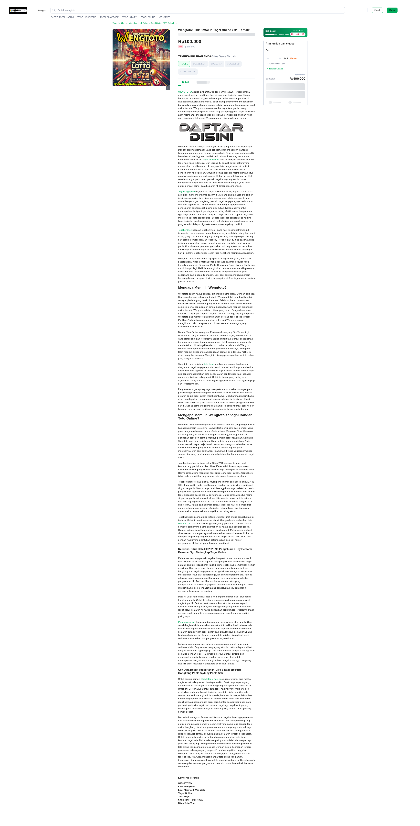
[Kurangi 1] (268, 58)
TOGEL (184, 64)
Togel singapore (186, 191)
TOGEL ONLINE (148, 17)
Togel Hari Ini (118, 23)
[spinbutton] (274, 58)
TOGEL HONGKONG (86, 17)
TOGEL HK (216, 64)
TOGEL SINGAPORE (109, 17)
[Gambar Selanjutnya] (168, 88)
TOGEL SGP (233, 64)
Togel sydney (185, 230)
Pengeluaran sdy (187, 622)
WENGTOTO (164, 17)
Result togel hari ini (211, 679)
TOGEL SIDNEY (129, 17)
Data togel (208, 364)
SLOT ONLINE (188, 71)
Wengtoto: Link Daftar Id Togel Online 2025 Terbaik (151, 23)
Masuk (377, 10)
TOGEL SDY (199, 64)
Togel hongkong (211, 159)
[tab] (185, 82)
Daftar (392, 10)
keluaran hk (184, 523)
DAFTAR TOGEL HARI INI (62, 17)
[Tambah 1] (280, 58)
